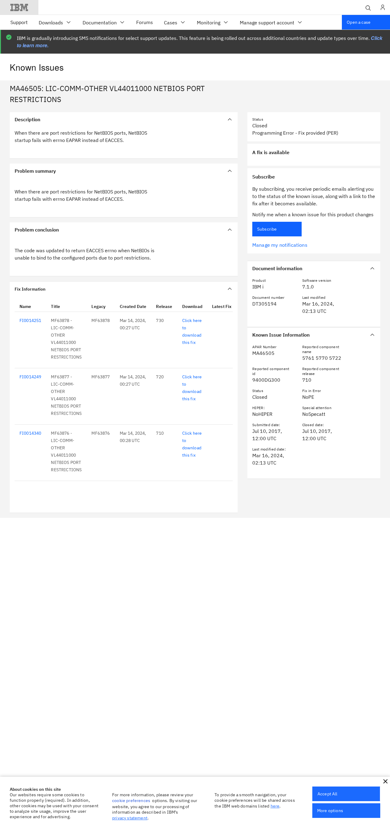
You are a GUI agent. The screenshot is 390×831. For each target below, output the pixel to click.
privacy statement (129, 818)
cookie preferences (131, 800)
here (275, 806)
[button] (385, 781)
